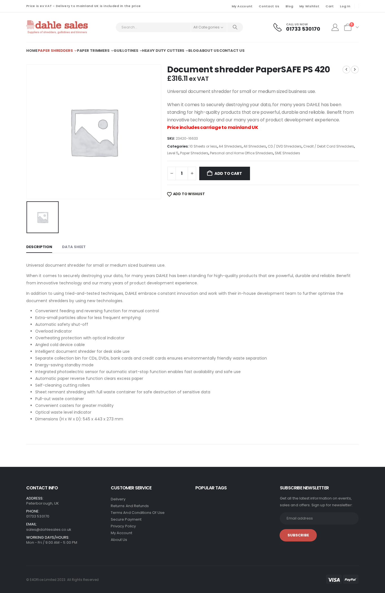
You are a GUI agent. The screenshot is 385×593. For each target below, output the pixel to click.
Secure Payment (126, 519)
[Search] (235, 27)
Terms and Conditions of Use (138, 512)
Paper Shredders (55, 50)
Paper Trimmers (93, 50)
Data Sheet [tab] (74, 246)
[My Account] (335, 27)
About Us (209, 50)
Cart (330, 6)
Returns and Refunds (130, 506)
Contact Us (269, 6)
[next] (355, 69)
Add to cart (228, 173)
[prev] (346, 69)
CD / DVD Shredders (285, 146)
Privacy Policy (123, 526)
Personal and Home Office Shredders (241, 153)
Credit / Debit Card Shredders (328, 146)
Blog (289, 6)
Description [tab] (39, 246)
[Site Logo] (57, 27)
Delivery (118, 499)
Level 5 (172, 153)
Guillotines (126, 50)
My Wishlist (309, 6)
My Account (242, 6)
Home (31, 50)
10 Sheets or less (203, 146)
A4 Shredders (230, 146)
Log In (345, 6)
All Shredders (255, 146)
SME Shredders (287, 153)
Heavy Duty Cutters (163, 50)
